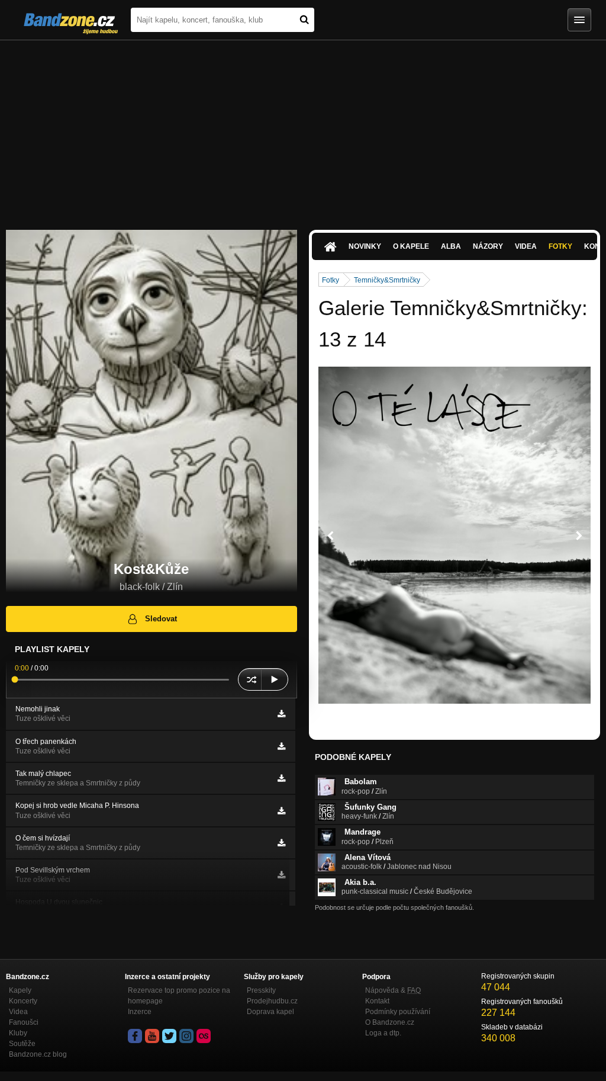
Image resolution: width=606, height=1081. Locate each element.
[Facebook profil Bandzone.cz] (135, 1036)
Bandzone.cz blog (38, 1054)
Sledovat (161, 618)
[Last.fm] (203, 1036)
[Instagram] (186, 1036)
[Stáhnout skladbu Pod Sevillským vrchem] (281, 875)
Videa (526, 246)
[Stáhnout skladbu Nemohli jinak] (281, 714)
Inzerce (140, 1012)
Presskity (261, 990)
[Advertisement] (303, 129)
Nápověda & (393, 990)
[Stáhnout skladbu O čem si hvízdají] (281, 843)
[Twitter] (169, 1036)
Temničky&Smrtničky (387, 280)
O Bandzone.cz (389, 1022)
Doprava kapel (270, 1012)
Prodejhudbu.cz (272, 1001)
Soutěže (22, 1044)
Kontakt (377, 1001)
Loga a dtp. (383, 1033)
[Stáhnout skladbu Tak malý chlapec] (281, 778)
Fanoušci (23, 1022)
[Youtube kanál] (152, 1036)
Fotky (560, 246)
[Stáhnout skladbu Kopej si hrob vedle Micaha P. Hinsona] (281, 811)
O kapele (411, 246)
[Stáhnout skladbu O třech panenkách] (281, 746)
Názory (488, 246)
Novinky (365, 246)
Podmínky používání (397, 1012)
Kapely (20, 990)
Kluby (18, 1033)
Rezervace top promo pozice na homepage (179, 995)
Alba (451, 246)
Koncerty (23, 1001)
